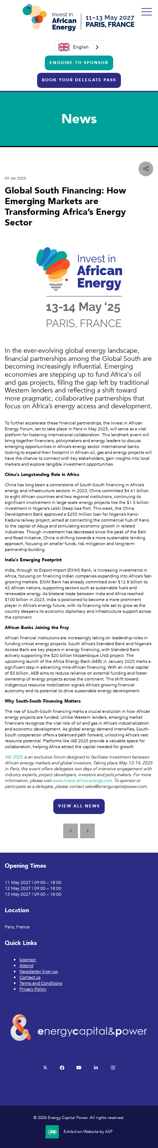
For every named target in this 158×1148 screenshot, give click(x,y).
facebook (62, 1068)
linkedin (96, 1068)
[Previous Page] (70, 831)
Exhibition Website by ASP (88, 1131)
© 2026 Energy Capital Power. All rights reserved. (79, 1117)
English (81, 47)
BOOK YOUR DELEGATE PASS (79, 80)
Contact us (29, 977)
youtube (79, 1068)
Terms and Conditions (40, 983)
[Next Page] (87, 831)
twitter (45, 1068)
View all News (79, 806)
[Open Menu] (146, 11)
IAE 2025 (14, 757)
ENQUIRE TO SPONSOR (79, 62)
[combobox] (79, 47)
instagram (113, 1068)
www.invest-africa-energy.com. (83, 780)
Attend (26, 965)
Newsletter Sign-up (38, 971)
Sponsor (28, 960)
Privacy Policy (32, 989)
